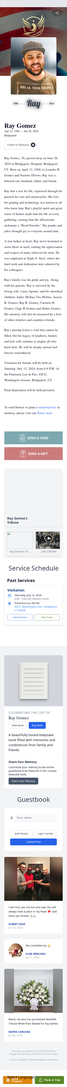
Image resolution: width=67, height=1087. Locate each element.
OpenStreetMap (37, 1059)
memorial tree (47, 407)
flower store (44, 413)
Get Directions (20, 617)
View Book (18, 725)
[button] (33, 879)
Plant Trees (47, 617)
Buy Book (37, 725)
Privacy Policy (23, 1053)
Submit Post (33, 842)
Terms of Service (43, 1053)
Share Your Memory (23, 781)
